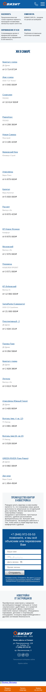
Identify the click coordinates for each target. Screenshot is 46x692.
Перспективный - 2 (11, 321)
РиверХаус (7, 117)
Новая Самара (9, 135)
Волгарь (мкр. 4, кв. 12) (12, 419)
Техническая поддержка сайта (24, 659)
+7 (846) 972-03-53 (36, 4)
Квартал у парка (9, 361)
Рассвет (6, 207)
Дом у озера (7, 77)
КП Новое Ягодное (11, 229)
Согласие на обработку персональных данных (23, 578)
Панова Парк (8, 344)
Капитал (6, 189)
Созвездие (7, 95)
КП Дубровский (9, 286)
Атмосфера (7, 172)
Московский (7, 247)
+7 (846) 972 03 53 (23, 647)
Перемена (7, 264)
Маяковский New (10, 152)
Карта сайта (23, 663)
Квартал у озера (9, 62)
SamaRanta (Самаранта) (13, 304)
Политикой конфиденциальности (28, 581)
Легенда (6, 379)
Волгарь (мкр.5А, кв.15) (13, 436)
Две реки (6, 476)
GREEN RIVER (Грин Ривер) (15, 458)
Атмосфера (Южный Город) (15, 401)
